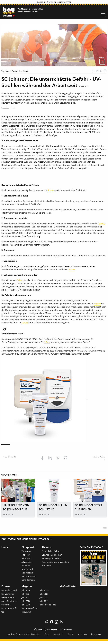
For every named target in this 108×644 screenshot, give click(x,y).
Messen (52, 2)
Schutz (51, 190)
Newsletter (65, 2)
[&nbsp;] (54, 45)
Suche (42, 2)
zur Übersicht (10, 457)
